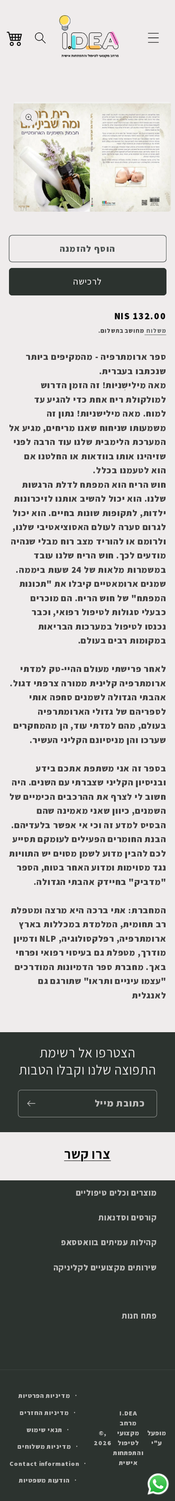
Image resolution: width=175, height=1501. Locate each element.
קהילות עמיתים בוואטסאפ (109, 1242)
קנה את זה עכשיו (87, 281)
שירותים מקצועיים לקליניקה (105, 1267)
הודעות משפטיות (44, 1480)
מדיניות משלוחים (44, 1446)
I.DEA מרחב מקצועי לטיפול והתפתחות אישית (128, 1438)
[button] (153, 37)
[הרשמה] (31, 1103)
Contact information (44, 1463)
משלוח (155, 331)
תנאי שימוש (44, 1429)
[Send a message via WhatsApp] (158, 1484)
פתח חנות (139, 1315)
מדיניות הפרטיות (44, 1395)
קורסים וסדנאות (127, 1217)
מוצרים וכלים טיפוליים (116, 1192)
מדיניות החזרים (44, 1412)
